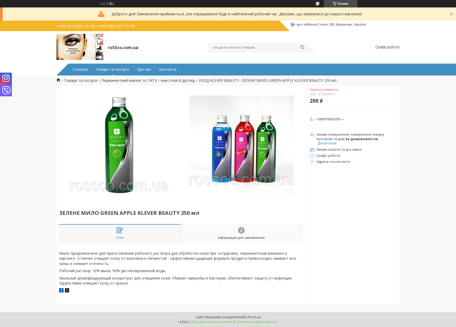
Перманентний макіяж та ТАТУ (129, 80)
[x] (67, 290)
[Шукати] (302, 47)
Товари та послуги (112, 69)
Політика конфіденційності (257, 322)
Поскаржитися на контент (212, 322)
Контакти (167, 69)
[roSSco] (79, 47)
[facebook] (61, 290)
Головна (80, 69)
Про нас (144, 69)
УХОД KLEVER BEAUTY (218, 80)
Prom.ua (254, 317)
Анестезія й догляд (178, 80)
